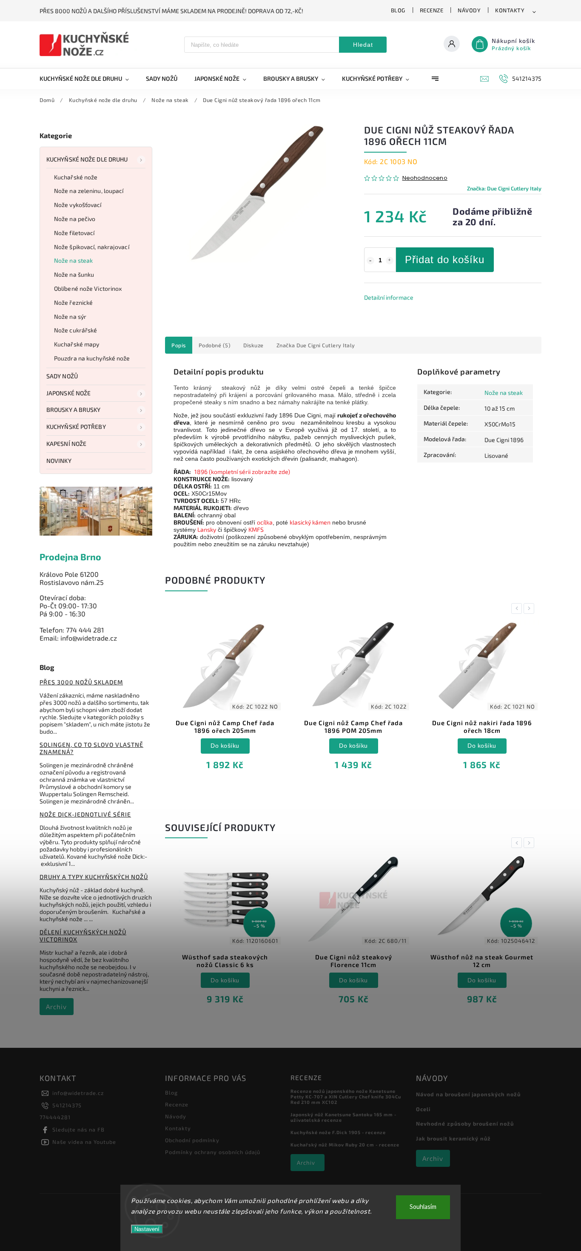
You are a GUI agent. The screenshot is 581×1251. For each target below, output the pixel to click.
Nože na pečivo (74, 218)
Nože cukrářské (75, 330)
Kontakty (509, 10)
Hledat (363, 44)
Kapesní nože (66, 443)
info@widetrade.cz (78, 1092)
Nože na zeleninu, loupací (89, 190)
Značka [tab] (315, 345)
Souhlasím (423, 1207)
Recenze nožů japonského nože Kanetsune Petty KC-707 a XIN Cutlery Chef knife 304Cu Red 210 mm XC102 (345, 1096)
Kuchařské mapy (76, 344)
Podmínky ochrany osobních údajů (212, 1152)
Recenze (432, 10)
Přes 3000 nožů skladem (81, 682)
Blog (398, 10)
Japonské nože (68, 393)
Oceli (423, 1109)
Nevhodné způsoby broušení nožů (465, 1123)
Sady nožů (62, 376)
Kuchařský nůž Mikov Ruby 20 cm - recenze (344, 1144)
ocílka (265, 522)
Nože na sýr (70, 316)
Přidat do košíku (444, 259)
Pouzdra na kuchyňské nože (92, 358)
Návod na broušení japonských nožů (468, 1094)
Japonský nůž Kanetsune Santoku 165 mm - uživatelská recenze (343, 1117)
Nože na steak (73, 260)
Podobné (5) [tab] (215, 345)
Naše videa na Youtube (84, 1141)
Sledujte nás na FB (78, 1129)
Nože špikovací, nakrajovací (91, 246)
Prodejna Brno (70, 556)
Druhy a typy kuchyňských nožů (94, 876)
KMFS (256, 529)
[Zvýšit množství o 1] (389, 260)
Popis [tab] (178, 345)
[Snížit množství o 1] (370, 260)
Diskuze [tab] (253, 345)
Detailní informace (388, 297)
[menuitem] (88, 78)
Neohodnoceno (424, 178)
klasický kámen (310, 522)
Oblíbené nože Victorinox (88, 288)
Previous (518, 608)
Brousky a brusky (73, 409)
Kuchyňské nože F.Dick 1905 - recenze (338, 1132)
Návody (469, 10)
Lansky (206, 529)
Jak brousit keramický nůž (453, 1138)
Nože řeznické (73, 302)
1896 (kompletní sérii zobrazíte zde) (242, 471)
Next (530, 608)
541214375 (67, 1105)
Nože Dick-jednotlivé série (85, 814)
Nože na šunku (74, 274)
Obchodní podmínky (192, 1140)
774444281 (55, 1117)
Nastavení (146, 1229)
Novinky (58, 460)
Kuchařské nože (75, 177)
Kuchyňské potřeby (76, 426)
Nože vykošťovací (78, 204)
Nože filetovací (74, 232)
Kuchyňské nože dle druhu (87, 159)
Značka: (504, 188)
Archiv (56, 1006)
